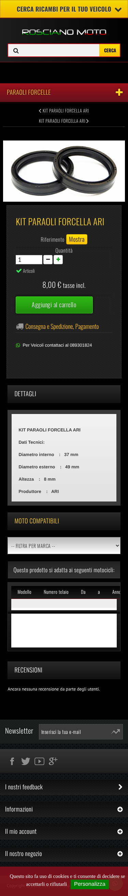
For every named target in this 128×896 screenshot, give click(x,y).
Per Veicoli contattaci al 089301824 (57, 345)
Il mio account (21, 831)
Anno (116, 592)
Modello (24, 592)
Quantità (64, 250)
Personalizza (89, 884)
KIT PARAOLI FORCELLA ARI (65, 110)
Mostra (77, 239)
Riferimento (53, 239)
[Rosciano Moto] (64, 27)
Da (83, 592)
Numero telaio (56, 592)
